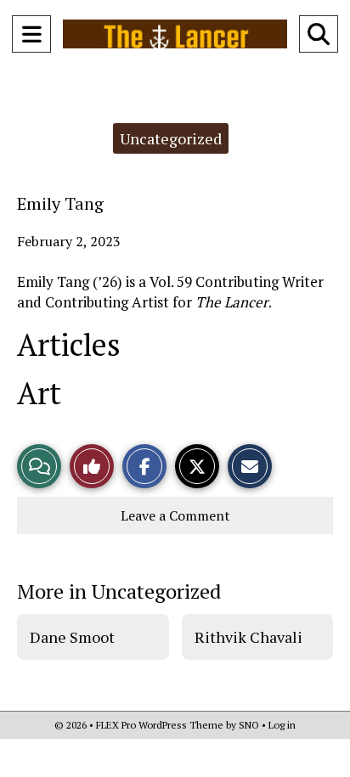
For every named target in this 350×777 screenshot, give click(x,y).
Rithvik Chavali (248, 637)
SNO (249, 724)
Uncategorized (171, 138)
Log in (282, 724)
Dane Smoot (72, 637)
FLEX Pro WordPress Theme (159, 724)
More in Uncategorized (119, 591)
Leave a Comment (175, 515)
